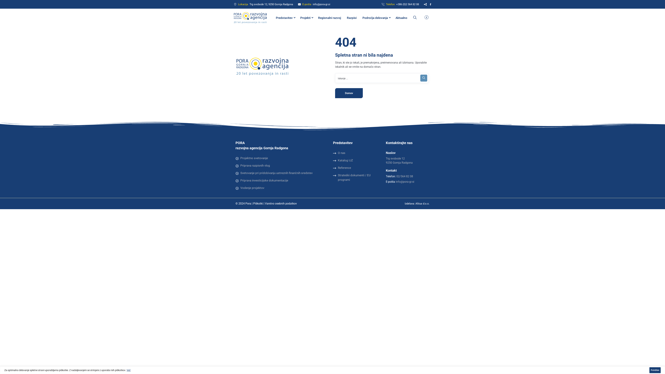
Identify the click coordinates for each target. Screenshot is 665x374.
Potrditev (655, 370)
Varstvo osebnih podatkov (281, 203)
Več (129, 370)
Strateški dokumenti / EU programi (354, 177)
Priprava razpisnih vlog (255, 165)
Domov (349, 93)
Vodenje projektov (252, 188)
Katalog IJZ (345, 160)
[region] (332, 370)
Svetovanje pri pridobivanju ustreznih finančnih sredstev (276, 173)
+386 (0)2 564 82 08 (407, 4)
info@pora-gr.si (321, 4)
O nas (341, 153)
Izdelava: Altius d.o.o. (417, 203)
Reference (344, 168)
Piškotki (258, 203)
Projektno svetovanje (254, 158)
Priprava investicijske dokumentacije (264, 180)
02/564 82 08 (404, 176)
